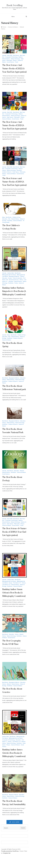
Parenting (9, 220)
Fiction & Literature (17, 278)
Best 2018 (9, 518)
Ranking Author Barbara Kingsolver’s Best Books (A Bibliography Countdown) (14, 291)
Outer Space (10, 117)
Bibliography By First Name (9, 274)
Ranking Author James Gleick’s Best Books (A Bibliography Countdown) (14, 753)
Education (4, 219)
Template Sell (6, 853)
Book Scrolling (15, 5)
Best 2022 (9, 55)
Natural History (6, 58)
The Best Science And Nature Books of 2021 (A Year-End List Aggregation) (14, 125)
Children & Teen (16, 217)
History (21, 279)
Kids (9, 219)
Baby (3, 217)
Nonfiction (19, 170)
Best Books (16, 55)
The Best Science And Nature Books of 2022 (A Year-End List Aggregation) (14, 68)
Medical (20, 57)
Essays (10, 278)
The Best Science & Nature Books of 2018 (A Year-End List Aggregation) (14, 531)
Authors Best (10, 273)
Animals (4, 55)
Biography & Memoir (14, 276)
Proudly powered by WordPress (10, 851)
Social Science (10, 62)
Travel (16, 62)
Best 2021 (9, 112)
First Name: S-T (17, 583)
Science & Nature (6, 119)
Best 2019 (9, 167)
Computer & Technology (11, 57)
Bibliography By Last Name (16, 738)
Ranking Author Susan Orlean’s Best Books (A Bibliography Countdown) (14, 592)
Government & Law (14, 279)
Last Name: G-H (16, 741)
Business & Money (13, 794)
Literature (11, 281)
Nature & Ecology (15, 58)
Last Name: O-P (6, 584)
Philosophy (9, 60)
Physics (15, 60)
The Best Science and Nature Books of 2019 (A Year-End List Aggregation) (14, 181)
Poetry (16, 283)
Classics (22, 276)
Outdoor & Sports (7, 172)
